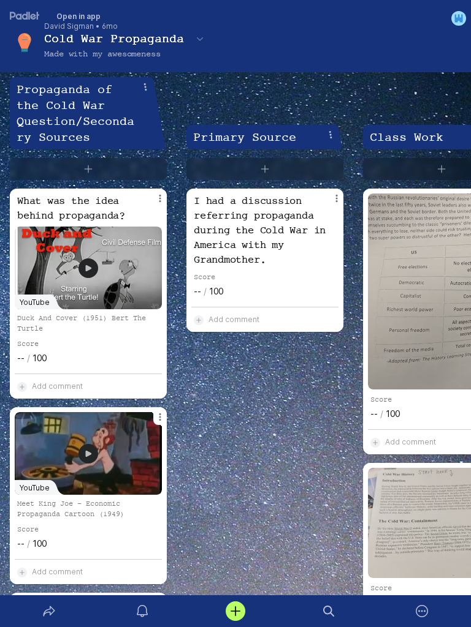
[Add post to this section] (88, 169)
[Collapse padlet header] (200, 38)
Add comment (57, 386)
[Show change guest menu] (458, 18)
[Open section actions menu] (145, 87)
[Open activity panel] (142, 611)
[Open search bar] (328, 611)
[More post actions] (152, 203)
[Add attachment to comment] (22, 386)
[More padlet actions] (422, 611)
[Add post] (235, 611)
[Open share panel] (49, 611)
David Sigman (69, 26)
